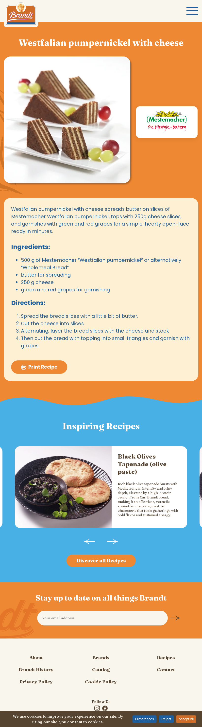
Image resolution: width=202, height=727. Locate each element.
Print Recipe (42, 366)
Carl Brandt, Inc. (21, 14)
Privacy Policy (36, 682)
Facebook (105, 708)
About (36, 657)
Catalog (101, 670)
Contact (166, 670)
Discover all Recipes (101, 561)
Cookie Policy (101, 682)
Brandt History (36, 670)
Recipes (166, 657)
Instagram (97, 708)
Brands (100, 657)
